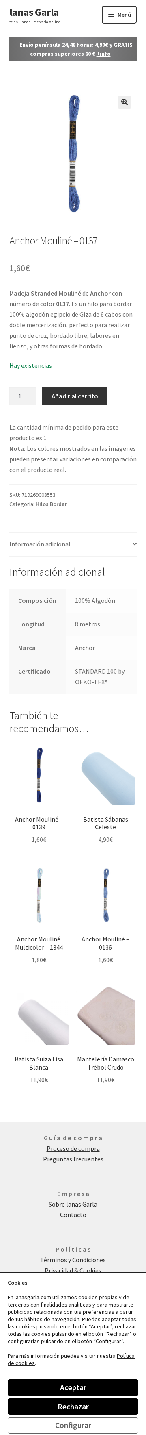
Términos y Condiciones (73, 1260)
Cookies (90, 1270)
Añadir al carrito (75, 396)
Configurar (73, 1425)
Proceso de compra (73, 1148)
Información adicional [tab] (40, 544)
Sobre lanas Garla (73, 1204)
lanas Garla (34, 12)
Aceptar (73, 1387)
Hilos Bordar (51, 504)
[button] (124, 102)
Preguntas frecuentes (73, 1159)
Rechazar (73, 1406)
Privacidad (59, 1270)
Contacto (73, 1215)
